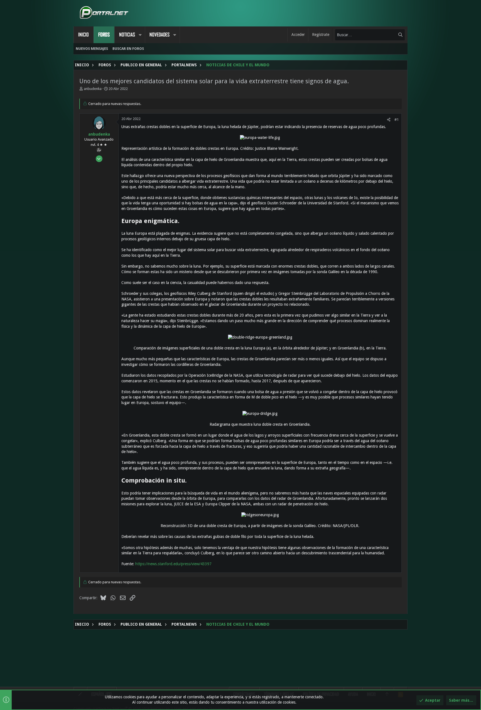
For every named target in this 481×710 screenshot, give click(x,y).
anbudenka (93, 89)
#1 (396, 119)
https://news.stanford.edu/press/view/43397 (173, 564)
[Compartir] (388, 119)
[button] (140, 35)
